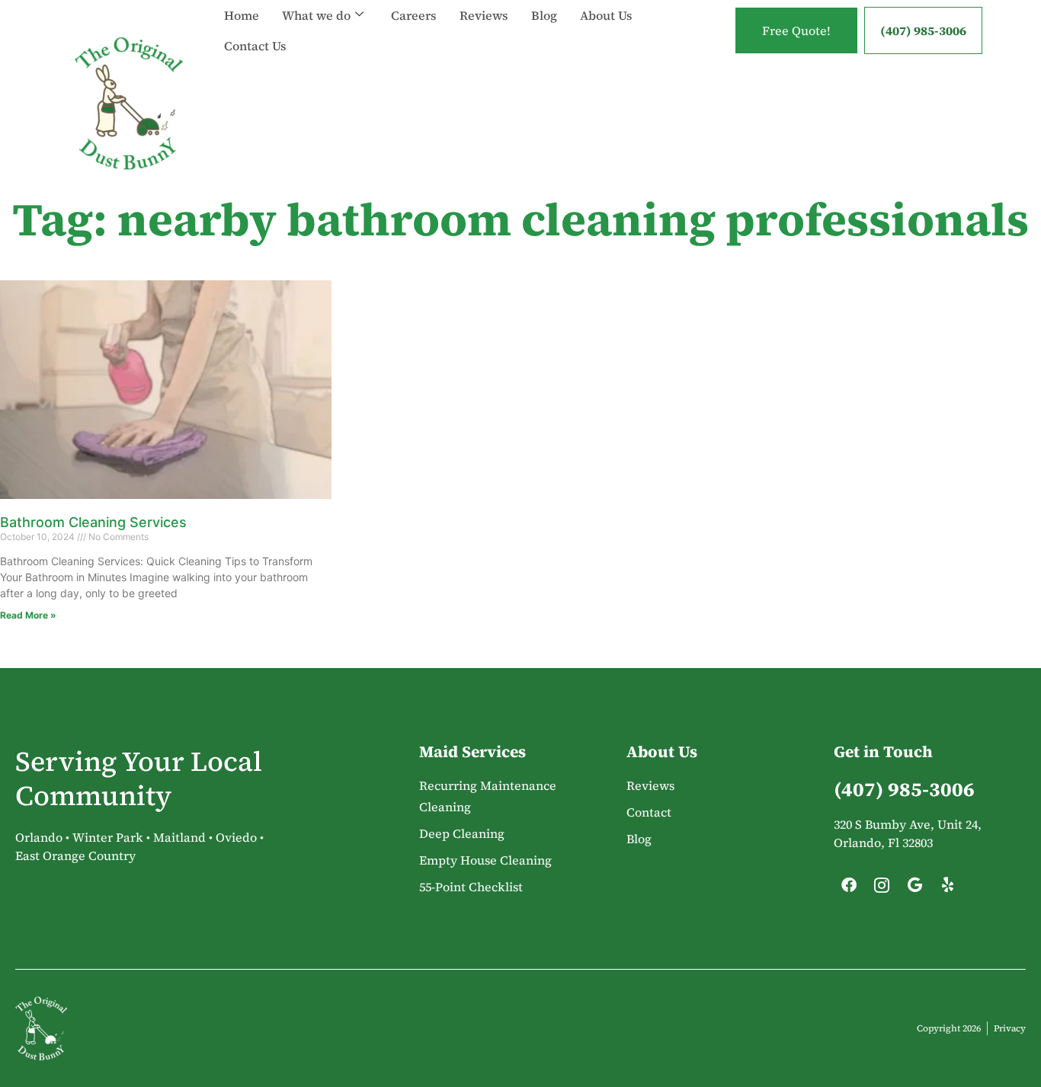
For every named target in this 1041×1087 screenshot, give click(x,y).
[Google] (914, 889)
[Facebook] (849, 889)
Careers (414, 15)
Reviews (484, 15)
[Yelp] (947, 889)
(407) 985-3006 (923, 30)
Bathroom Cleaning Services (93, 522)
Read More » (28, 615)
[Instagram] (881, 889)
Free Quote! (796, 30)
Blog (544, 15)
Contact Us (255, 45)
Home (241, 15)
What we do (316, 15)
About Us (606, 15)
